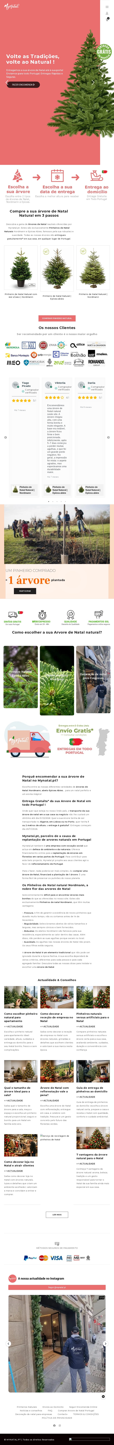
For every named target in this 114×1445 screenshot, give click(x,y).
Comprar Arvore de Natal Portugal (76, 1410)
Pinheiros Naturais (27, 1407)
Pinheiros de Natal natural (47, 885)
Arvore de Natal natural (77, 632)
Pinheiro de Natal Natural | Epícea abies (60, 490)
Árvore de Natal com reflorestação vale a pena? (54, 1091)
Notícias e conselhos (31, 1410)
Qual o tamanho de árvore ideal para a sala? (17, 1091)
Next (108, 437)
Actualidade (15, 1026)
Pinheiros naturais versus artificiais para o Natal (92, 1017)
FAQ (50, 1410)
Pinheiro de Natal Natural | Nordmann (27, 490)
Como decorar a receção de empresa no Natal (56, 1017)
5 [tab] (65, 501)
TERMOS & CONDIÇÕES (86, 1414)
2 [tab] (52, 501)
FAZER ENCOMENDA (22, 84)
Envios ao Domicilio (53, 1407)
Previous (5, 437)
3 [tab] (57, 501)
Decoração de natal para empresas (33, 1414)
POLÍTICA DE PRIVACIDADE (57, 1418)
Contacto (62, 1414)
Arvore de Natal (73, 801)
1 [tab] (48, 501)
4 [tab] (61, 501)
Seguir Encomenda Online (83, 1407)
